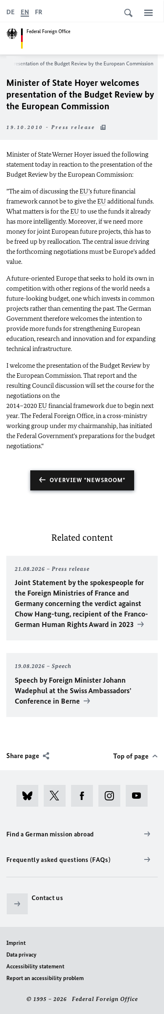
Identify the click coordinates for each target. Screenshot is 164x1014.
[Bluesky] (30, 796)
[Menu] (148, 12)
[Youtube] (139, 796)
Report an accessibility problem (45, 978)
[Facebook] (84, 796)
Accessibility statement (35, 966)
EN (25, 12)
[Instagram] (112, 796)
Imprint (16, 943)
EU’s (85, 191)
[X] (57, 796)
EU (101, 201)
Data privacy (21, 954)
